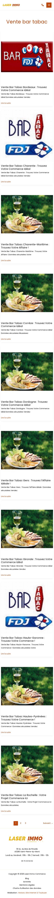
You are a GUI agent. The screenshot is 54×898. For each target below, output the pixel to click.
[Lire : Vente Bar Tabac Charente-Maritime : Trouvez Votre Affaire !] (27, 214)
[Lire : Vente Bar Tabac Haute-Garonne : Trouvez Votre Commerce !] (27, 607)
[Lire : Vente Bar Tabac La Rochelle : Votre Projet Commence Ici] (27, 765)
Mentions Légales (27, 885)
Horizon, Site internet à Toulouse (32, 892)
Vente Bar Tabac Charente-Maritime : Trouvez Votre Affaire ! (25, 246)
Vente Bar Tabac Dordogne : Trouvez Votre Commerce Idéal (24, 403)
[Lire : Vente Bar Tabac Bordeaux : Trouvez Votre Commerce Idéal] (27, 57)
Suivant (48, 823)
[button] (43, 5)
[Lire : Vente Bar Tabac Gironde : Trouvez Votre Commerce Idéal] (27, 529)
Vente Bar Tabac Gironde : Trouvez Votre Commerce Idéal (26, 560)
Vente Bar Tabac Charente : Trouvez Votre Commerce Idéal (24, 167)
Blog (27, 878)
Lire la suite (6, 103)
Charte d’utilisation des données (27, 888)
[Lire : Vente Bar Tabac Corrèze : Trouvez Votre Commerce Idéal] (27, 293)
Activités (27, 881)
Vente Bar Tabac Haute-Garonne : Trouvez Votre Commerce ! (23, 639)
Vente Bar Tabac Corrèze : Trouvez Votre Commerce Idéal (26, 324)
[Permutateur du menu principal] (48, 5)
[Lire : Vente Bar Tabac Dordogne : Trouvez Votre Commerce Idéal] (27, 371)
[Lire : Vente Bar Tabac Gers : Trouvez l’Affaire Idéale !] (27, 450)
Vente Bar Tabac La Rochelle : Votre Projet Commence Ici (23, 796)
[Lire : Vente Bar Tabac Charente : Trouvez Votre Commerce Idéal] (27, 135)
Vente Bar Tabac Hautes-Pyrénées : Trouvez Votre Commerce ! (23, 718)
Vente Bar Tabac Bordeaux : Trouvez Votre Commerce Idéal (24, 88)
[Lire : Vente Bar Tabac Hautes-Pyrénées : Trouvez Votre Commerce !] (27, 686)
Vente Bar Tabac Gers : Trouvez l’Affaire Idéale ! (26, 482)
